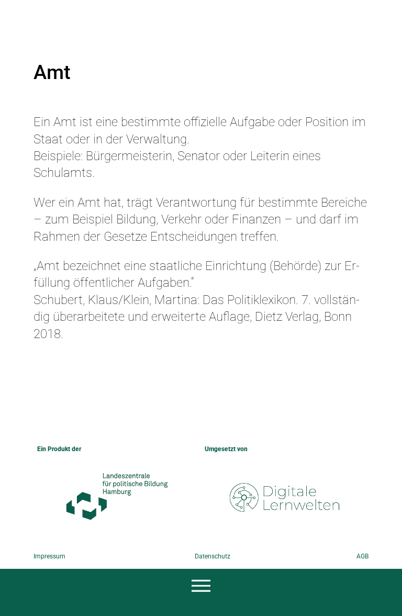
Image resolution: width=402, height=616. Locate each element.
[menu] (201, 586)
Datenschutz (212, 556)
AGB (362, 556)
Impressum (49, 556)
